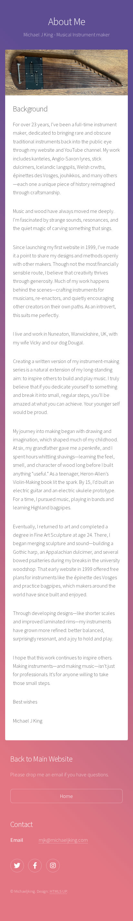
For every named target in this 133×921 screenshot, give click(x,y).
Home (66, 796)
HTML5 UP (58, 891)
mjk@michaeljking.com (63, 840)
